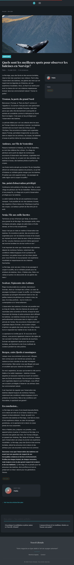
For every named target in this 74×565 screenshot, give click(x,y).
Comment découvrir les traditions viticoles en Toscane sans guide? (54, 526)
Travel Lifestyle (37, 542)
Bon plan (10, 11)
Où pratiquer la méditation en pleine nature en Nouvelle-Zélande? (19, 526)
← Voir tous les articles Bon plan (12, 502)
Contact (43, 554)
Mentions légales (34, 554)
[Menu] (40, 3)
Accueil (4, 11)
